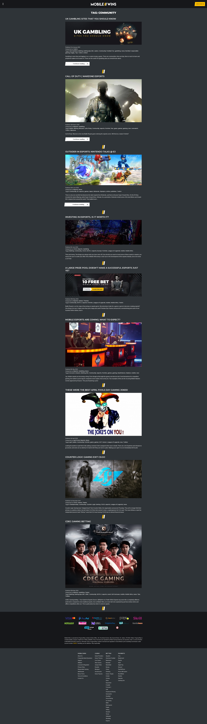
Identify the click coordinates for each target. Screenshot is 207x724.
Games (81, 301)
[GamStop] (89, 628)
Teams (85, 502)
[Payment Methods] (70, 618)
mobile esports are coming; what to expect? (92, 319)
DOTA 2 (89, 251)
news (123, 51)
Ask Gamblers (73, 51)
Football (109, 51)
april (70, 442)
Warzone (73, 130)
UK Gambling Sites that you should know (90, 18)
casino (96, 51)
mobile (123, 251)
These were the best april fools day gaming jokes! (96, 390)
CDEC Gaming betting (78, 521)
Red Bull (127, 51)
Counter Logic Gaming (93, 504)
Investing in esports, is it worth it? (87, 217)
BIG (93, 51)
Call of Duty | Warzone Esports (84, 76)
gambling (118, 51)
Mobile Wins (129, 251)
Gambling (81, 126)
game (115, 128)
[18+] (117, 627)
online (108, 191)
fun (113, 51)
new (129, 128)
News (80, 189)
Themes (86, 301)
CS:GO (75, 249)
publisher (114, 191)
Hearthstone (121, 373)
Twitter (125, 442)
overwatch (134, 128)
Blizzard (81, 128)
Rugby (72, 53)
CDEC (87, 594)
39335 (75, 643)
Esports (75, 126)
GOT (100, 442)
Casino (75, 49)
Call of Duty (88, 128)
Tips (76, 53)
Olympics (103, 191)
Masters (128, 373)
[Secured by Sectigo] (103, 628)
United (85, 53)
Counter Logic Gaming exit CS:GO (85, 457)
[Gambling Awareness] (137, 623)
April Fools (76, 440)
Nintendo (96, 191)
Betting (81, 51)
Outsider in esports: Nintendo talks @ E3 (90, 151)
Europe (99, 251)
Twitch (80, 53)
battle (71, 128)
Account (72, 373)
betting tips (87, 51)
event (109, 594)
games (120, 128)
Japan (91, 191)
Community (102, 51)
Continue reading (78, 64)
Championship (73, 504)
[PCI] (123, 623)
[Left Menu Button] (3, 4)
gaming (125, 128)
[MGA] (96, 623)
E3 (78, 191)
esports (102, 128)
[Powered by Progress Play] (110, 623)
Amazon (77, 373)
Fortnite (107, 128)
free (112, 128)
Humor (105, 442)
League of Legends (114, 251)
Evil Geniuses (116, 594)
